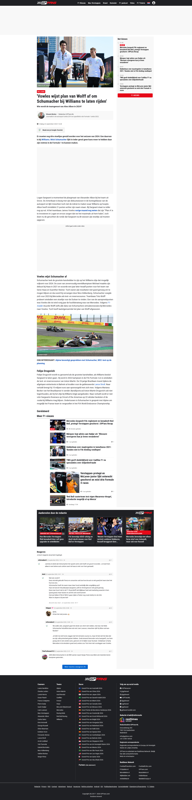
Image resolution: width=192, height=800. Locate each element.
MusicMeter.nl (143, 772)
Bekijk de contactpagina (127, 756)
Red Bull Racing (62, 716)
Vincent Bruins (51, 114)
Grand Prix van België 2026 (91, 719)
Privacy (44, 786)
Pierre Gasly (42, 704)
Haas (58, 704)
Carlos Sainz (42, 719)
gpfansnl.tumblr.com (128, 710)
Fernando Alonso (43, 735)
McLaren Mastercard (64, 707)
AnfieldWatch (124, 779)
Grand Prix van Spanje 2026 (91, 732)
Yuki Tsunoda (42, 744)
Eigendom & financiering (137, 786)
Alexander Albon (43, 716)
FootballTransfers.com (128, 766)
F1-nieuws (135, 95)
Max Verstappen (94, 3)
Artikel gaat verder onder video (75, 226)
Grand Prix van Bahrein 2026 (91, 738)
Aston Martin (61, 691)
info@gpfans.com (126, 736)
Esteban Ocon (42, 732)
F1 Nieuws (82, 3)
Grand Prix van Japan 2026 (91, 694)
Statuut (69, 786)
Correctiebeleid (123, 786)
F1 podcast (123, 3)
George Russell (43, 725)
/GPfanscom (126, 688)
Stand (105, 3)
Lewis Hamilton (43, 688)
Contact (54, 786)
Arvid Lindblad (43, 741)
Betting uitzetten (87, 786)
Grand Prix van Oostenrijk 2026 (92, 713)
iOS (102, 786)
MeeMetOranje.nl (145, 779)
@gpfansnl (125, 694)
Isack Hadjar (42, 707)
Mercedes (60, 710)
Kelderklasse (143, 775)
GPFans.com (143, 769)
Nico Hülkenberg (43, 750)
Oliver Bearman (43, 729)
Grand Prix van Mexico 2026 (91, 747)
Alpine (59, 688)
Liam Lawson (42, 710)
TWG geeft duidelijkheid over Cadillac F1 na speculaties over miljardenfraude (135, 79)
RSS (49, 786)
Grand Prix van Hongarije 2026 (92, 722)
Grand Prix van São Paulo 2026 (92, 750)
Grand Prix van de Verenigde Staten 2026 (96, 744)
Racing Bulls (61, 713)
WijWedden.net (125, 775)
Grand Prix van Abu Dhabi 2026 (92, 760)
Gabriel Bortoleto (43, 747)
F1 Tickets (141, 3)
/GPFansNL (126, 697)
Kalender (113, 3)
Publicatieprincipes (110, 786)
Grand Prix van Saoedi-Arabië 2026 (94, 697)
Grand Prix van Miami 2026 (91, 701)
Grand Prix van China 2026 (91, 691)
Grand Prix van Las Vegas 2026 (92, 753)
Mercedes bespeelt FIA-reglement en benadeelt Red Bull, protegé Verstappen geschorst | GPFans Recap (134, 49)
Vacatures (76, 786)
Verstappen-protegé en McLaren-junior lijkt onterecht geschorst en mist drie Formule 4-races (136, 88)
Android (96, 786)
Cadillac (59, 697)
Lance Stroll (100, 384)
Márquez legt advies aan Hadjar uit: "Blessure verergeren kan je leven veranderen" (133, 60)
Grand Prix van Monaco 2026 (92, 707)
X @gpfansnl (124, 691)
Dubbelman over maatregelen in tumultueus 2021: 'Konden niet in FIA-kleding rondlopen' (136, 70)
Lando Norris (42, 694)
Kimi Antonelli (42, 722)
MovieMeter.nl (125, 772)
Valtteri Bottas (43, 753)
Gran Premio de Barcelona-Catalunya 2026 (96, 710)
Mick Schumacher (58, 139)
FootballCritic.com (145, 766)
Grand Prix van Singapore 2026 (92, 741)
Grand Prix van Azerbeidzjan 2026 (93, 735)
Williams (41, 92)
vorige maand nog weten (86, 210)
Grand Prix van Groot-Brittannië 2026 (94, 716)
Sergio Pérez (42, 757)
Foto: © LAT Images (44, 85)
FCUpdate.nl (124, 769)
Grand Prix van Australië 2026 (92, 688)
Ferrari (59, 701)
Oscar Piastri (42, 697)
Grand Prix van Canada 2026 (92, 704)
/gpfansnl (125, 704)
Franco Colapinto (44, 701)
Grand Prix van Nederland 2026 (92, 725)
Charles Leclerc (43, 691)
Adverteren (62, 786)
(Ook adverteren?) (91, 765)
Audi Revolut (61, 694)
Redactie (37, 786)
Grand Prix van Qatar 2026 (91, 757)
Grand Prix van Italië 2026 (90, 729)
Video (132, 3)
